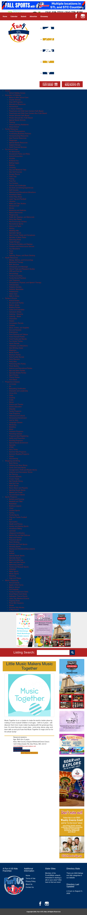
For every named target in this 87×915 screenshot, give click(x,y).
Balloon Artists (14, 305)
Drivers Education (15, 406)
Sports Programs (11, 497)
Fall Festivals (13, 589)
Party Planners (14, 359)
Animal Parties (14, 300)
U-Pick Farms (14, 610)
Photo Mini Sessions (16, 603)
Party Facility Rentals (16, 357)
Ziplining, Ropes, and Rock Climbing (22, 255)
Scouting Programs (16, 440)
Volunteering (13, 458)
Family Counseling (15, 276)
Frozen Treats (14, 479)
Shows (11, 605)
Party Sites (13, 361)
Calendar (14, 16)
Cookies (12, 325)
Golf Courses (13, 190)
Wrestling (12, 576)
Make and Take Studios (17, 203)
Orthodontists (14, 285)
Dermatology (13, 273)
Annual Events (14, 582)
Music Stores (13, 485)
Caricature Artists (15, 312)
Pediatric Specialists (16, 289)
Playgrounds (13, 215)
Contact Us (30, 887)
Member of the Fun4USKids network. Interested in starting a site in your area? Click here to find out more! (53, 877)
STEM (11, 447)
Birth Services (14, 264)
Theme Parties (14, 377)
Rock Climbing (14, 542)
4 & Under (12, 384)
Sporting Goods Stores (17, 490)
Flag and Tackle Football (18, 517)
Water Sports (13, 571)
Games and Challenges (17, 185)
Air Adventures (14, 151)
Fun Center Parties (16, 341)
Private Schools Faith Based (19, 115)
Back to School (14, 587)
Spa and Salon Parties (17, 370)
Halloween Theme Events (18, 596)
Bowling (12, 165)
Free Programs (14, 413)
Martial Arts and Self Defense (19, 535)
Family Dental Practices (17, 278)
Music (11, 429)
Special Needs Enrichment (18, 443)
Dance (11, 402)
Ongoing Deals (14, 601)
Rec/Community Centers (18, 221)
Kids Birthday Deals (16, 348)
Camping (12, 167)
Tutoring (12, 122)
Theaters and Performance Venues (21, 246)
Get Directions (33, 753)
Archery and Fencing (16, 499)
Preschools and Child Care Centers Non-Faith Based (28, 113)
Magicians (12, 350)
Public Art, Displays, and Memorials (21, 217)
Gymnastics (13, 522)
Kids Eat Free (14, 483)
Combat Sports (14, 510)
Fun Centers (13, 183)
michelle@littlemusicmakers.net (24, 746)
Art (10, 386)
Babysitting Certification (17, 388)
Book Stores (13, 463)
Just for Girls (13, 420)
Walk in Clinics (14, 296)
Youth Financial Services (18, 147)
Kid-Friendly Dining (16, 481)
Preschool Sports (15, 540)
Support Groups (15, 145)
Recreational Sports (16, 224)
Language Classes (15, 422)
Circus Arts (13, 393)
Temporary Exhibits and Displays (21, 244)
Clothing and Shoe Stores (18, 465)
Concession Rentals (16, 323)
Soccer (11, 551)
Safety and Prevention (17, 438)
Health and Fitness (16, 524)
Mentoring (12, 424)
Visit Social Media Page (21, 750)
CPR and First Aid (15, 271)
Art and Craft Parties (16, 303)
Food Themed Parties (17, 336)
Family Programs (15, 411)
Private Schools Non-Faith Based (21, 118)
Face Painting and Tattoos (18, 334)
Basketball (12, 503)
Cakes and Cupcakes (16, 309)
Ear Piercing (13, 474)
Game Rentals (14, 343)
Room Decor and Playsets (18, 488)
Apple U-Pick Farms (16, 585)
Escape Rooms (14, 174)
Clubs (11, 395)
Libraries (12, 201)
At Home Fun (14, 160)
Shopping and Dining (12, 461)
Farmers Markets (15, 476)
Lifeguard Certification (17, 533)
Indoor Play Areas (15, 197)
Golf (10, 519)
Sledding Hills (14, 230)
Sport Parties (13, 375)
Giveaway (44, 16)
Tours (11, 251)
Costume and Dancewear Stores (20, 472)
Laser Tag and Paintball (17, 199)
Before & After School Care (18, 97)
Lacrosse (12, 531)
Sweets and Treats (15, 492)
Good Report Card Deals (18, 594)
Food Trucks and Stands (18, 339)
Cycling (11, 512)
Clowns (11, 321)
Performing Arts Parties (17, 364)
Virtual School (14, 127)
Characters (13, 318)
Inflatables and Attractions (18, 345)
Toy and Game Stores (17, 494)
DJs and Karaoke (15, 330)
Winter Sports (14, 573)
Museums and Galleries (17, 210)
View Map (24, 753)
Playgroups (13, 140)
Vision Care (13, 294)
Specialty (12, 445)
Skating (11, 228)
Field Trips (13, 176)
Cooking (12, 397)
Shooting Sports (15, 546)
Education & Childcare (13, 95)
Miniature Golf (14, 206)
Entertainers (13, 332)
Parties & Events (11, 298)
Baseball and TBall (15, 501)
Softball (11, 553)
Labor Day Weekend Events (19, 598)
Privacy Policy (31, 881)
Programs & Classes (12, 382)
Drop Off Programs (16, 102)
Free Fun (12, 181)
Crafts (11, 400)
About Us (29, 884)
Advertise (33, 16)
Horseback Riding (15, 528)
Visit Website (17, 748)
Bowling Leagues (15, 506)
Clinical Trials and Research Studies (22, 269)
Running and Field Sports (18, 544)
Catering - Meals (15, 316)
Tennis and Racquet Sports (19, 567)
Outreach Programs (16, 431)
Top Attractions (14, 248)
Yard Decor (13, 379)
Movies (11, 208)
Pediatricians (13, 291)
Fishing (11, 178)
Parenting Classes (15, 434)
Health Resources (11, 257)
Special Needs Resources (18, 142)
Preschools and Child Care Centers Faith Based (26, 111)
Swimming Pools (15, 239)
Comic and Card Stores (17, 467)
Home (5, 16)
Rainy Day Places (15, 219)
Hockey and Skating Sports (18, 526)
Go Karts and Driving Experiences (21, 188)
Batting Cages (14, 163)
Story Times (13, 449)
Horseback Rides (15, 194)
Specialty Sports (15, 558)
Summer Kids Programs (17, 452)
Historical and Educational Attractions (22, 192)
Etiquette (12, 409)
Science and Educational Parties (20, 368)
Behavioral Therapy (16, 262)
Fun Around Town (11, 149)
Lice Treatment (14, 280)
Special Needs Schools (17, 120)
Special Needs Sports (16, 555)
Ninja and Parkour (15, 537)
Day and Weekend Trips (17, 169)
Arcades (12, 158)
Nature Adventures (16, 212)
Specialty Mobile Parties (17, 373)
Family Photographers (17, 131)
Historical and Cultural (17, 415)
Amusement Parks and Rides (19, 154)
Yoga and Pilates (15, 578)
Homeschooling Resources (18, 136)
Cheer (11, 508)
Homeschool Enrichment (18, 418)
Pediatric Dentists (15, 287)
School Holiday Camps (17, 93)
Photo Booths (14, 366)
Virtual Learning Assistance (19, 124)
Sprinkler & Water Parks (17, 237)
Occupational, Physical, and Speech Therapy (25, 282)
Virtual (11, 456)
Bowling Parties (14, 307)
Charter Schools (15, 100)
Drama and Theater (16, 404)
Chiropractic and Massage (18, 267)
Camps (7, 90)
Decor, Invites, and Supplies (19, 327)
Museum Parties (15, 355)
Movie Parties (14, 352)
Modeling (12, 427)
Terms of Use (30, 878)
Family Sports (14, 515)
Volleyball (12, 569)
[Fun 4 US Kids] (19, 32)
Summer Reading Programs (19, 454)
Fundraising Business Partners (20, 133)
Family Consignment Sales (18, 591)
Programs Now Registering (18, 436)
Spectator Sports (15, 233)
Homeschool (13, 106)
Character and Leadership (18, 391)
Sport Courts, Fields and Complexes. (22, 235)
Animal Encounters (16, 156)
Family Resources (11, 129)
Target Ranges (14, 242)
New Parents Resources (17, 138)
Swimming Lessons (16, 564)
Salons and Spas (15, 226)
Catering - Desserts (16, 314)
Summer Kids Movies (16, 607)
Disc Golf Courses (15, 172)
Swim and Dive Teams (17, 562)
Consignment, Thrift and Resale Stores (23, 470)
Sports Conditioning (16, 560)
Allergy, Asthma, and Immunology (21, 260)
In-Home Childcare (16, 109)
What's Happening (11, 580)
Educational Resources (17, 104)
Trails (11, 253)
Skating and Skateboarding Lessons (22, 549)
